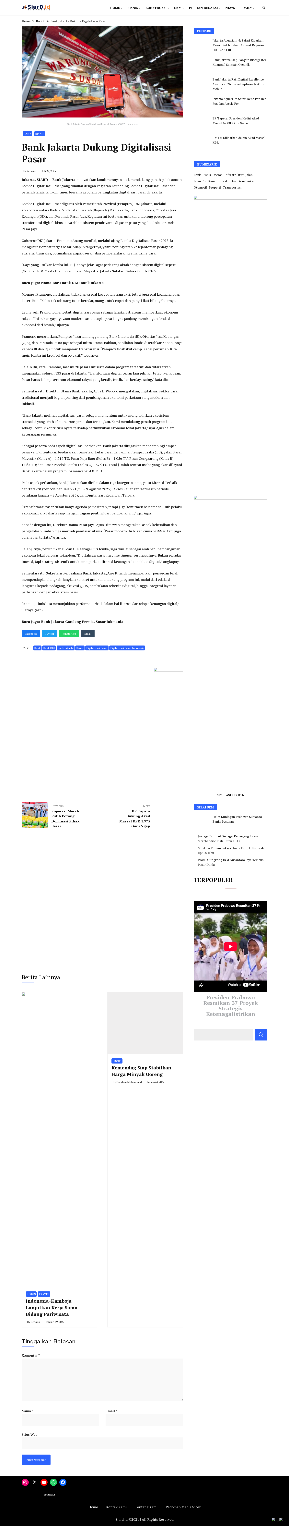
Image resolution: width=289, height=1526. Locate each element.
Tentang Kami (146, 1507)
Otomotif (200, 187)
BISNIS (132, 8)
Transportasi (232, 187)
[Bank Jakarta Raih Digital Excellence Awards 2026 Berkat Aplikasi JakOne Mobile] (202, 84)
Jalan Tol (200, 181)
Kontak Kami (116, 1507)
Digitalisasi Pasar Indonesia (127, 648)
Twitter (49, 633)
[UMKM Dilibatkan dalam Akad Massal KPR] (202, 142)
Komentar (31, 1355)
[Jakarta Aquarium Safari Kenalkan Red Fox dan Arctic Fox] (202, 103)
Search (261, 1034)
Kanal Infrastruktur (222, 181)
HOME (115, 8)
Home (93, 1507)
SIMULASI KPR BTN (230, 795)
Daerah (218, 175)
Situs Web (29, 1434)
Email (87, 633)
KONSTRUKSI (156, 8)
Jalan (249, 175)
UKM (177, 8)
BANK (27, 134)
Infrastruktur (234, 175)
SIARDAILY (50, 1494)
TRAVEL (44, 1294)
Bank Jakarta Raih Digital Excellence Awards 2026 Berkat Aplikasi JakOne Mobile (238, 84)
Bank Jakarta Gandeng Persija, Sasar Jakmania (82, 621)
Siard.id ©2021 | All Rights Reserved (144, 1519)
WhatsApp (69, 633)
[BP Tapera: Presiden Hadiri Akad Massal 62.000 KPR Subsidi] (202, 123)
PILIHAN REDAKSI (203, 8)
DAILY (247, 8)
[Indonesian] (282, 1520)
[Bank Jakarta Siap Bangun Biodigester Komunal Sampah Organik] (202, 64)
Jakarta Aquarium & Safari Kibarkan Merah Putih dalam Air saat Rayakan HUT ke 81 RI (238, 45)
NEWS (230, 8)
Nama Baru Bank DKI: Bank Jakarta (72, 282)
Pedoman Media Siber (183, 1507)
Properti (215, 187)
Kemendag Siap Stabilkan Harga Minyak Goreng (141, 1071)
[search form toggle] (263, 7)
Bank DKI (49, 648)
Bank (37, 648)
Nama (27, 1411)
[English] (275, 1520)
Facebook (31, 633)
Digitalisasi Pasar (97, 648)
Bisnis (80, 648)
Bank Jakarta (63, 179)
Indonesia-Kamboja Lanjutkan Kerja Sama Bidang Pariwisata (51, 1307)
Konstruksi (246, 181)
